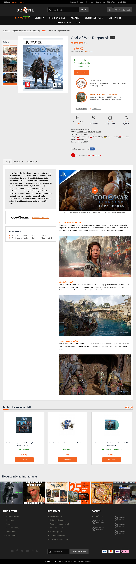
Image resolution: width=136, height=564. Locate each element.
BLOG (78, 23)
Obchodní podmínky (57, 535)
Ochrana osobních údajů (59, 539)
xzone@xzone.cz (15, 2)
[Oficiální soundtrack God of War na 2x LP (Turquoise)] (112, 425)
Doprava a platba (12, 516)
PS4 (92, 149)
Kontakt (73, 2)
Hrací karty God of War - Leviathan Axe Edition (67, 443)
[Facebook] (17, 550)
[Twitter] (22, 550)
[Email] (12, 550)
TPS (85, 132)
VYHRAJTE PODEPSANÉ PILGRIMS (103, 94)
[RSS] (37, 550)
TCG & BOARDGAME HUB (116, 2)
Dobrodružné (47, 238)
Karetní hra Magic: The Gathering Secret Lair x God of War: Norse (24, 444)
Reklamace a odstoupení (59, 524)
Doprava (91, 2)
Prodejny (82, 2)
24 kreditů (89, 51)
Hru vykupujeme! (94, 155)
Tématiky (75, 18)
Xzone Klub (100, 2)
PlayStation (16, 235)
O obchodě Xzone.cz (57, 520)
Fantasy (80, 132)
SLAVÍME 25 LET (100, 516)
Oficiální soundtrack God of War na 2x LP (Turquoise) (111, 444)
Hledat (83, 10)
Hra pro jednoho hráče (86, 134)
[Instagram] (32, 550)
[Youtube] (27, 550)
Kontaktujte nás (56, 516)
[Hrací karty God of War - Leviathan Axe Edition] (67, 425)
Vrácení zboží (11, 532)
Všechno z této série (40, 218)
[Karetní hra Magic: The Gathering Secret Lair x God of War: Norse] (24, 425)
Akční (44, 235)
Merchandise (115, 18)
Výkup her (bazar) (57, 528)
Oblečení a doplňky (94, 18)
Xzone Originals (57, 18)
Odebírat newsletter (79, 552)
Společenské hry (63, 23)
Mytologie (91, 132)
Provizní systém (56, 532)
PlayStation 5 (28, 235)
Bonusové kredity (12, 528)
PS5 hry (37, 235)
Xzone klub (10, 520)
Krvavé (98, 132)
